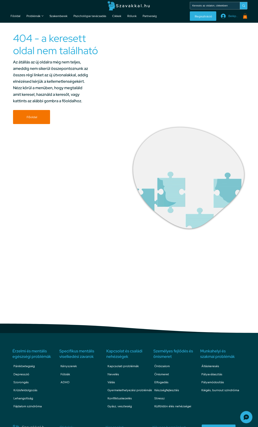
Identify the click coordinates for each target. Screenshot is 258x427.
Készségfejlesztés (166, 390)
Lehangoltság (23, 398)
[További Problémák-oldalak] (42, 16)
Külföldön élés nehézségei (172, 406)
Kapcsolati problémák (123, 366)
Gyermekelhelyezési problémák (129, 390)
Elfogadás (161, 382)
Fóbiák (65, 374)
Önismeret (161, 374)
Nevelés (113, 374)
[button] (245, 16)
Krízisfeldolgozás (25, 390)
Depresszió (21, 374)
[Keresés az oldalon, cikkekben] (243, 5)
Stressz (159, 398)
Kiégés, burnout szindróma (220, 390)
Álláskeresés (210, 366)
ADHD (65, 382)
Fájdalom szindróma (27, 406)
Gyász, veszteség (119, 406)
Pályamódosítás (212, 382)
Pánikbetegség (24, 366)
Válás (111, 382)
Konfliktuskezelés (119, 398)
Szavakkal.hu (133, 6)
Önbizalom (162, 366)
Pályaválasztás (211, 374)
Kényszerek (68, 366)
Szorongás (21, 382)
